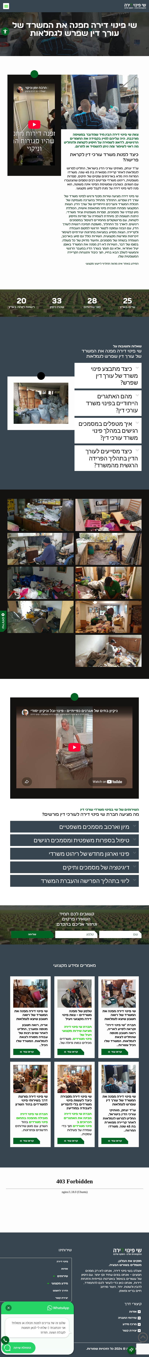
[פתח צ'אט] (131, 1350)
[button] (5, 31)
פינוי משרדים (82, 1038)
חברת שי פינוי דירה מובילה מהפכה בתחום (31, 1116)
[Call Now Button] (5, 1340)
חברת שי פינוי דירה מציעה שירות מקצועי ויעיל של (77, 1030)
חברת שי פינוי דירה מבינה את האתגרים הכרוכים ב (78, 1117)
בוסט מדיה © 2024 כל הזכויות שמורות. (114, 1348)
